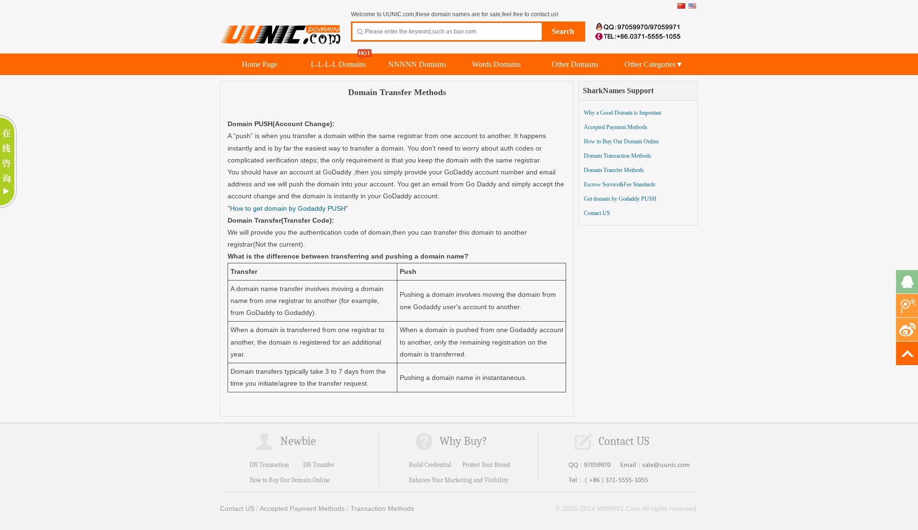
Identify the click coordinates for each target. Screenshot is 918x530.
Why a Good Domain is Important (622, 112)
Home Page (259, 64)
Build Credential (430, 464)
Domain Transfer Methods (614, 170)
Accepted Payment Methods (615, 127)
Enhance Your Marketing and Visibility (458, 480)
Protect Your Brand (486, 464)
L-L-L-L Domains (338, 64)
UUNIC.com (280, 29)
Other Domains (575, 64)
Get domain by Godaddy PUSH (620, 198)
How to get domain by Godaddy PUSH (288, 208)
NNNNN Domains (417, 64)
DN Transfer (318, 464)
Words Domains (496, 64)
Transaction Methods (382, 508)
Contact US (597, 213)
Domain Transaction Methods (617, 155)
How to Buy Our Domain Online (621, 141)
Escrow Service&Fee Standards (620, 184)
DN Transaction (269, 464)
